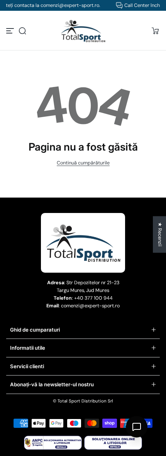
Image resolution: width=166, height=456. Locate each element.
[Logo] (82, 31)
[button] (22, 30)
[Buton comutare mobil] (10, 30)
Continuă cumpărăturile (83, 163)
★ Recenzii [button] (160, 234)
